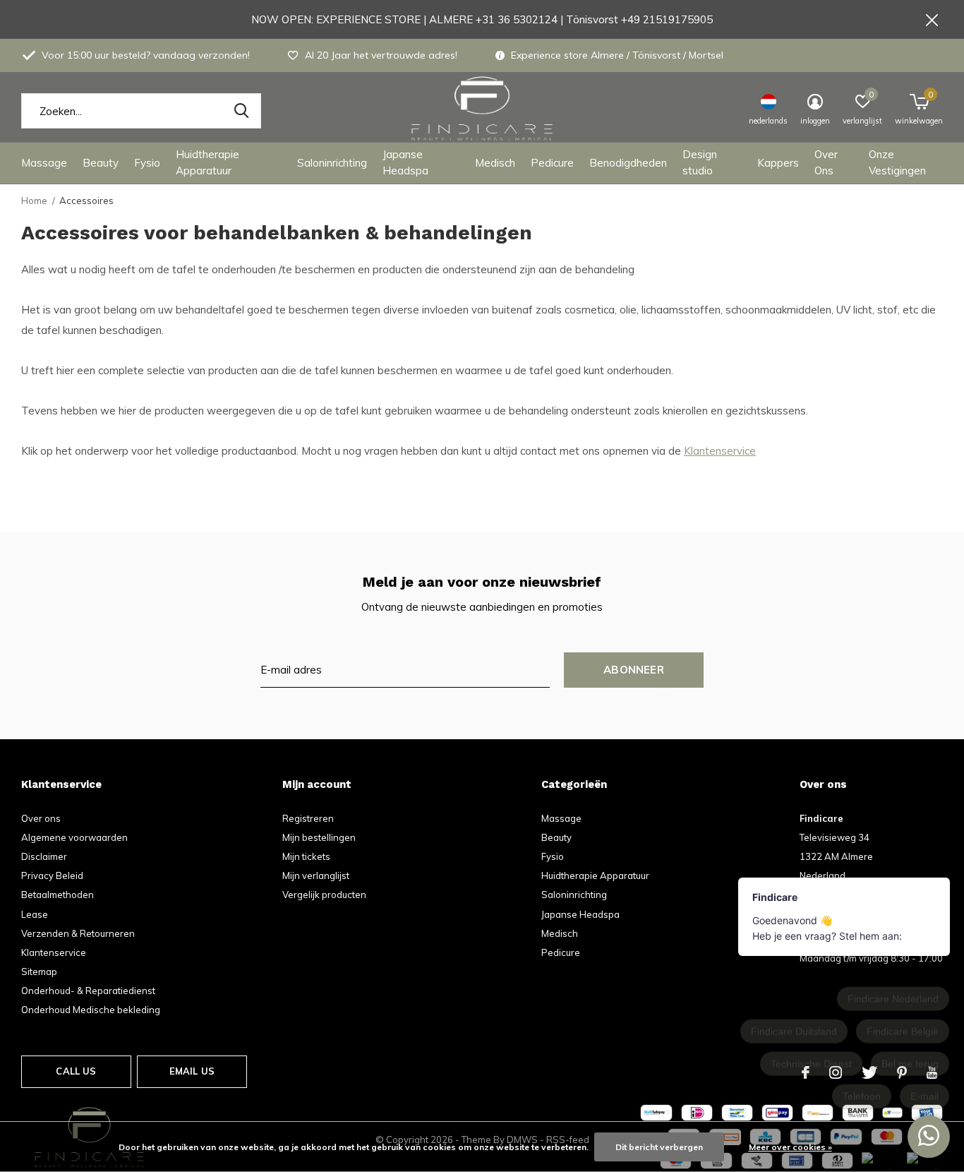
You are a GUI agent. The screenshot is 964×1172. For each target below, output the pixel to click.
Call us (76, 1071)
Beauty (101, 162)
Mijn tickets (306, 856)
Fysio (147, 162)
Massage (44, 162)
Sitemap (39, 971)
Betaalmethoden (57, 894)
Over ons (41, 818)
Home (34, 200)
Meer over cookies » (790, 1147)
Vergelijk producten (324, 894)
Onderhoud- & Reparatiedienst (88, 990)
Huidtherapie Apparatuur (207, 162)
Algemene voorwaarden (74, 837)
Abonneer (633, 669)
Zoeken (241, 110)
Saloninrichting (332, 162)
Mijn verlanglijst (315, 875)
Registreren (308, 818)
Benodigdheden (628, 162)
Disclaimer (44, 856)
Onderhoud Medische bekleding (90, 1009)
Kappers (778, 162)
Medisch (495, 162)
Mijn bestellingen (319, 837)
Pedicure (552, 162)
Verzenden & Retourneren (78, 933)
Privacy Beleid (52, 875)
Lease (34, 914)
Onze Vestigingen (897, 162)
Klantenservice (720, 451)
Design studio (699, 162)
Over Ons (826, 162)
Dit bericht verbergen (659, 1147)
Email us (192, 1071)
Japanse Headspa (405, 162)
